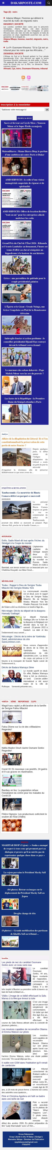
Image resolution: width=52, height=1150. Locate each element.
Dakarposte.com (26, 3)
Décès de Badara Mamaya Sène (18, 667)
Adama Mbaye (10, 39)
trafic (5, 41)
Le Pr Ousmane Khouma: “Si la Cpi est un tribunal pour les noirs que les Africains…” (25, 49)
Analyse (5, 434)
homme (21, 39)
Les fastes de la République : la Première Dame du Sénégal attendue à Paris (25, 400)
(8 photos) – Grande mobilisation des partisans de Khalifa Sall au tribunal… (25, 932)
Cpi (13, 68)
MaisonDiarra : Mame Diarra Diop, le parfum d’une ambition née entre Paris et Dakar (24, 153)
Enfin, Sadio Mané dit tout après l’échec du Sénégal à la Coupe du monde (23, 541)
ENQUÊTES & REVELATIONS (14, 488)
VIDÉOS (5, 702)
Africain (7, 68)
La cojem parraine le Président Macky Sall (25, 872)
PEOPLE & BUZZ (25, 118)
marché (29, 39)
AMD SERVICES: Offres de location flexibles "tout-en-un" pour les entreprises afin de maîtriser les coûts (25, 215)
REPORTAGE (23, 702)
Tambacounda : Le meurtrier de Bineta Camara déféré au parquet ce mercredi (21, 494)
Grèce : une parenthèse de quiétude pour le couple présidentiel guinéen (25, 280)
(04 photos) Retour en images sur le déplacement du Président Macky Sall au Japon (25, 893)
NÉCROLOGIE (7, 581)
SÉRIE (13, 702)
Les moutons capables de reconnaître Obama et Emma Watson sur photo (24, 1030)
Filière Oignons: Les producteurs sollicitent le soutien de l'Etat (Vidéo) (24, 815)
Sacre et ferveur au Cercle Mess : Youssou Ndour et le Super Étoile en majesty (24, 124)
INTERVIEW (6, 536)
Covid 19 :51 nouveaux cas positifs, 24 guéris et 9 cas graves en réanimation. (24, 770)
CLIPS (33, 702)
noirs (45, 39)
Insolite (5, 958)
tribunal (44, 68)
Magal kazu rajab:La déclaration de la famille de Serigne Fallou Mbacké (24, 707)
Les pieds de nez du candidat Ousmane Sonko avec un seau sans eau (21, 963)
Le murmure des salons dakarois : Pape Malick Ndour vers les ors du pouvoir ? (24, 371)
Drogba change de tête (25, 913)
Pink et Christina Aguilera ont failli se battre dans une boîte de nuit (23, 1097)
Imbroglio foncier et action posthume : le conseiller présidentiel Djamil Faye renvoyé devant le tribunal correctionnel (25, 342)
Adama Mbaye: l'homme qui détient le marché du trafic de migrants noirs (23, 19)
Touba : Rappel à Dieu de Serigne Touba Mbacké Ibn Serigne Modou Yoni (21, 586)
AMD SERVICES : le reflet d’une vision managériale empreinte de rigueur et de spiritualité (24, 183)
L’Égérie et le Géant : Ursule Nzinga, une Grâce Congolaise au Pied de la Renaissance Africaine (24, 310)
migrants (38, 39)
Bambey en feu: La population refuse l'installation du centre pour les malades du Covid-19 (23, 793)
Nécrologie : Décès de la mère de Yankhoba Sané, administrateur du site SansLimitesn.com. (23, 639)
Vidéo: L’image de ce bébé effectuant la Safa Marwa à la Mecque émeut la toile (24, 997)
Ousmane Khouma (30, 68)
